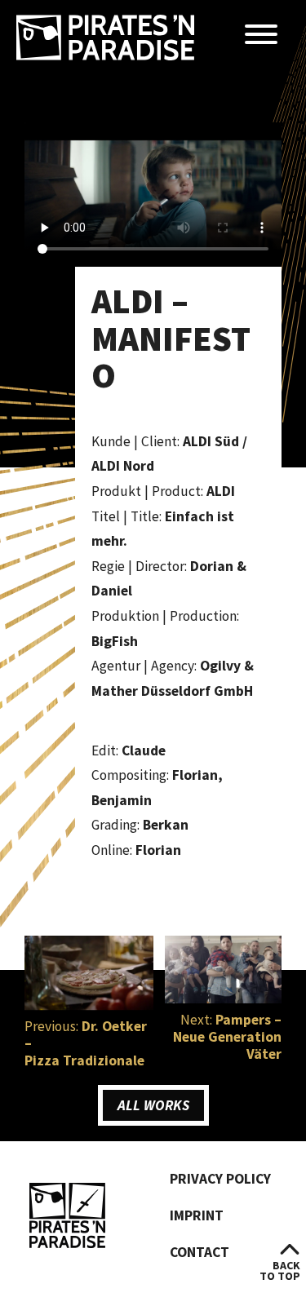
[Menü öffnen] (261, 35)
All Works (153, 1105)
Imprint (197, 1215)
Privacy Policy (220, 1179)
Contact (199, 1252)
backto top (279, 1270)
